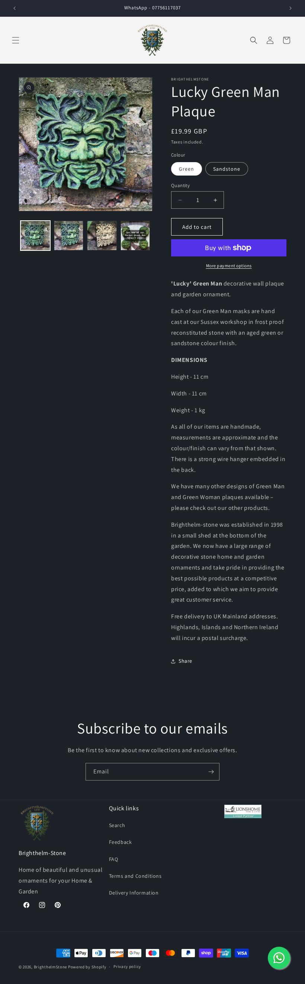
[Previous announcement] (14, 8)
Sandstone (226, 168)
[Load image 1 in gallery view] (35, 235)
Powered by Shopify (87, 966)
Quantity (180, 185)
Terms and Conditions (135, 876)
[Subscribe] (211, 771)
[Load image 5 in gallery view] (135, 235)
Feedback (120, 842)
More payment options (229, 265)
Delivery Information (134, 892)
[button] (15, 40)
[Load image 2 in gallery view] (69, 235)
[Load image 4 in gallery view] (102, 235)
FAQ (113, 859)
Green (186, 168)
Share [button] (185, 660)
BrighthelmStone (50, 966)
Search (117, 825)
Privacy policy (127, 966)
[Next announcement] (290, 8)
